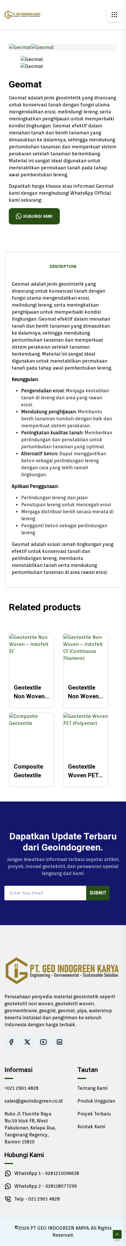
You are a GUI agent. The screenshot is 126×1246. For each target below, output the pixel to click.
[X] (27, 1042)
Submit (98, 893)
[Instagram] (59, 1042)
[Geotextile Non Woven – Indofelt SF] (31, 656)
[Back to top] (117, 1234)
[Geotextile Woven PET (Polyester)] (85, 735)
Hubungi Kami (38, 216)
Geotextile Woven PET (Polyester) (83, 771)
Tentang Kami (92, 1088)
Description (63, 266)
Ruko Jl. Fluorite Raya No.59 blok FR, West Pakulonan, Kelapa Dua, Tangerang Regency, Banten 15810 (30, 1128)
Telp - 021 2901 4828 (37, 1199)
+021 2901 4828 (21, 1088)
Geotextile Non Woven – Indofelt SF (31, 692)
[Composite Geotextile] (31, 735)
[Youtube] (43, 1042)
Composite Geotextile (28, 771)
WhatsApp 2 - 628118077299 (45, 1186)
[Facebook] (11, 1042)
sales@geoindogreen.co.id (33, 1101)
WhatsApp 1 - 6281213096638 (46, 1173)
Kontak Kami (91, 1126)
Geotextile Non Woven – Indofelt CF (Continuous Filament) (85, 692)
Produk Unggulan (96, 1101)
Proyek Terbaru (94, 1114)
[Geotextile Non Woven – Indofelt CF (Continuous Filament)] (85, 656)
